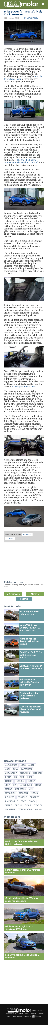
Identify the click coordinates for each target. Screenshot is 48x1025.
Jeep (7, 785)
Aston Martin (28, 765)
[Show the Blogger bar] (37, 1016)
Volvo (38, 809)
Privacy (8, 1016)
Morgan (23, 793)
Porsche (22, 797)
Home (24, 598)
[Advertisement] (24, 562)
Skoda (32, 801)
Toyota (10, 538)
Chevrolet (11, 773)
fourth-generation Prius (24, 386)
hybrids (27, 534)
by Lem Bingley (31, 18)
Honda (8, 781)
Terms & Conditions (30, 1013)
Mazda (8, 789)
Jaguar (31, 781)
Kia (14, 785)
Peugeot (9, 797)
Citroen (37, 773)
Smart (8, 805)
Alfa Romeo (11, 765)
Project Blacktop (17, 1016)
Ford (30, 777)
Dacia (8, 777)
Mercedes (20, 789)
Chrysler (25, 773)
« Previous (13, 594)
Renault (34, 797)
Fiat (22, 777)
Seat (23, 801)
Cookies (40, 1013)
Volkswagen (25, 809)
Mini (31, 789)
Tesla (28, 805)
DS (15, 777)
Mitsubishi (10, 793)
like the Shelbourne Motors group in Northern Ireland (21, 161)
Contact (20, 1013)
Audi (7, 769)
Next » (35, 594)
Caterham (26, 769)
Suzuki (18, 805)
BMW (15, 769)
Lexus (38, 785)
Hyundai (20, 781)
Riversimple (11, 801)
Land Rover (25, 785)
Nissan (34, 793)
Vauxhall (10, 809)
